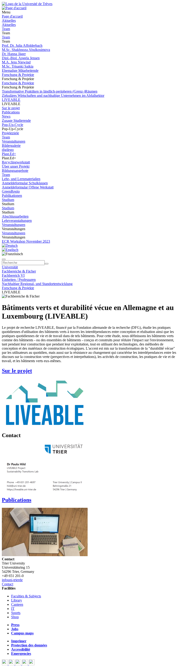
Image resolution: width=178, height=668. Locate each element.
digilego (8, 150)
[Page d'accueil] (14, 8)
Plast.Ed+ (9, 154)
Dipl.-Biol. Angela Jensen (21, 58)
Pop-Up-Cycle (12, 125)
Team (6, 29)
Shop (15, 617)
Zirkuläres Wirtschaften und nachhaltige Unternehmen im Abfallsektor (53, 95)
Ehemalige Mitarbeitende (20, 70)
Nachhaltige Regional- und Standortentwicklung (37, 284)
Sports (15, 613)
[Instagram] (25, 664)
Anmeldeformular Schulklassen (25, 183)
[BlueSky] (12, 664)
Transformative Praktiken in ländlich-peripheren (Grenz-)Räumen (49, 91)
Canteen (17, 604)
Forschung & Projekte (18, 75)
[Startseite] (27, 4)
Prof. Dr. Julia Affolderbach (22, 45)
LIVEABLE (11, 100)
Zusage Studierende (16, 120)
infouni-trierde (12, 580)
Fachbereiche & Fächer (19, 271)
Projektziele (10, 133)
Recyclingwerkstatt (16, 162)
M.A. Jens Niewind (16, 62)
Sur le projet (11, 108)
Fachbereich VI (13, 275)
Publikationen (12, 196)
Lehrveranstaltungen (17, 221)
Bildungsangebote (15, 170)
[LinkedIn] (32, 664)
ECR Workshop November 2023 (26, 241)
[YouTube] (18, 664)
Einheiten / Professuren (19, 280)
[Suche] (4, 259)
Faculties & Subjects (26, 596)
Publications (11, 112)
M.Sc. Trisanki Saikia (17, 66)
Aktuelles (9, 20)
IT (13, 609)
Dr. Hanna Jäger (14, 54)
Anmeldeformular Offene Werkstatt (28, 187)
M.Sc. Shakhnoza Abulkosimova (26, 50)
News (6, 116)
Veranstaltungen (13, 141)
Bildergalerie (11, 145)
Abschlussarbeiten (15, 216)
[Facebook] (5, 664)
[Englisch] (10, 250)
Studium (8, 200)
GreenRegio (11, 191)
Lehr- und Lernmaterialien (21, 179)
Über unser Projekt (15, 166)
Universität (10, 267)
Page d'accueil (12, 16)
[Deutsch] (10, 246)
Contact (7, 584)
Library (16, 600)
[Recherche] (46, 263)
